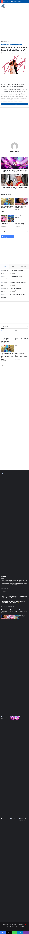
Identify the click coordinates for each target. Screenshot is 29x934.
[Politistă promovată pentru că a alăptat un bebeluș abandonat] (5, 820)
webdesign (7, 926)
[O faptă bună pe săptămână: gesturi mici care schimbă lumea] (7, 333)
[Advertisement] (14, 24)
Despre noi (10, 928)
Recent (13, 266)
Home (3, 41)
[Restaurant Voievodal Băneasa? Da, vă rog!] (5, 284)
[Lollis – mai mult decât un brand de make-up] (21, 333)
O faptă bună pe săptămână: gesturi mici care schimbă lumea (7, 340)
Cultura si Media (5, 44)
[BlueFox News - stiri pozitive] (3, 6)
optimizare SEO (14, 926)
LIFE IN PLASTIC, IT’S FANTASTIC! (5, 224)
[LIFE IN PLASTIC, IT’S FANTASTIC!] (7, 218)
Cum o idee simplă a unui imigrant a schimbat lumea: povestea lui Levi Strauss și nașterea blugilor (7, 209)
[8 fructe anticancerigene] (5, 278)
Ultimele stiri (18, 44)
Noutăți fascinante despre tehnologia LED (20, 224)
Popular (5, 266)
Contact (23, 928)
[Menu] (27, 6)
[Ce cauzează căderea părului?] (14, 868)
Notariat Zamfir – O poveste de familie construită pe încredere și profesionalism (21, 355)
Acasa (5, 928)
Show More (14, 104)
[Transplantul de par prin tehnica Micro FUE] (23, 868)
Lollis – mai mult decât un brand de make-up (21, 339)
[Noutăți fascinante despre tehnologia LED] (21, 218)
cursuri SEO (21, 926)
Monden (7, 41)
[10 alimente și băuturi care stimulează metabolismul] (23, 665)
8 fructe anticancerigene (16, 276)
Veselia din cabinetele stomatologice (20, 207)
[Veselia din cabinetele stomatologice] (21, 201)
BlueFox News (5, 53)
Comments (23, 266)
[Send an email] (8, 53)
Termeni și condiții (17, 928)
